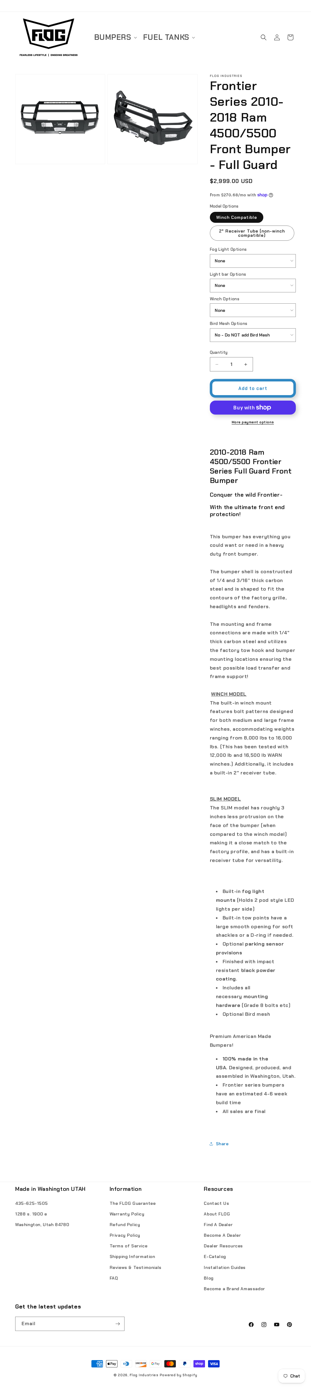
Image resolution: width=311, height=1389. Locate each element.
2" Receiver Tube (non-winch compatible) (252, 233)
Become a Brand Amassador (234, 1288)
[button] (115, 37)
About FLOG (217, 1214)
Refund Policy (125, 1224)
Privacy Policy (125, 1235)
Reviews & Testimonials (136, 1267)
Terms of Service (129, 1246)
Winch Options (225, 299)
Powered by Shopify (179, 1375)
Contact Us (216, 1203)
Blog (208, 1278)
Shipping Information (132, 1256)
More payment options (253, 422)
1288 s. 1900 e (31, 1214)
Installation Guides (224, 1267)
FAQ (114, 1278)
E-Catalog (215, 1256)
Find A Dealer (218, 1224)
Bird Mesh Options (229, 323)
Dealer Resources (223, 1246)
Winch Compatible (236, 217)
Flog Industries (144, 1375)
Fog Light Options (228, 249)
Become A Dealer (222, 1235)
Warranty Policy (127, 1214)
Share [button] (222, 1143)
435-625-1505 (31, 1203)
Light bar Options (228, 274)
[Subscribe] (117, 1324)
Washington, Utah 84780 (42, 1224)
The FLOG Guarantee (133, 1203)
